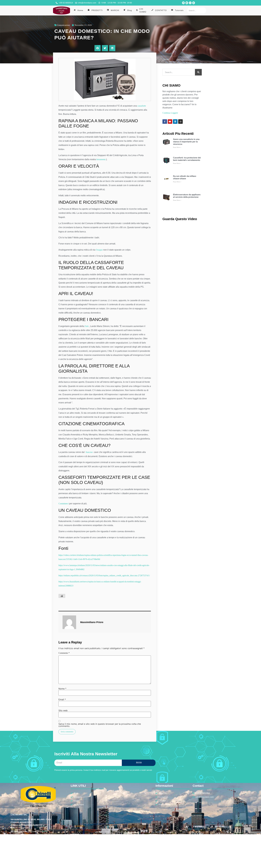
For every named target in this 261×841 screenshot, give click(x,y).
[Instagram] (190, 2)
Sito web (63, 710)
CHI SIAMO (142, 10)
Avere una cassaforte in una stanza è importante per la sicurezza (186, 141)
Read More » (177, 147)
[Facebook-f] (164, 121)
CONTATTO (161, 10)
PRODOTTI (97, 10)
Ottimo (44, 831)
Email (62, 699)
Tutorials (179, 10)
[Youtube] (186, 2)
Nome (62, 689)
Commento (64, 653)
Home (80, 10)
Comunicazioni (63, 25)
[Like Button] (61, 596)
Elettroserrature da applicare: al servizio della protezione (187, 195)
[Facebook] (183, 2)
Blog (129, 10)
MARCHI (115, 10)
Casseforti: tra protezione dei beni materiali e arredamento (187, 158)
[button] (97, 48)
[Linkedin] (193, 2)
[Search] (198, 72)
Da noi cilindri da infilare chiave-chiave (184, 177)
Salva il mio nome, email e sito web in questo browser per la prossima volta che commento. (99, 725)
